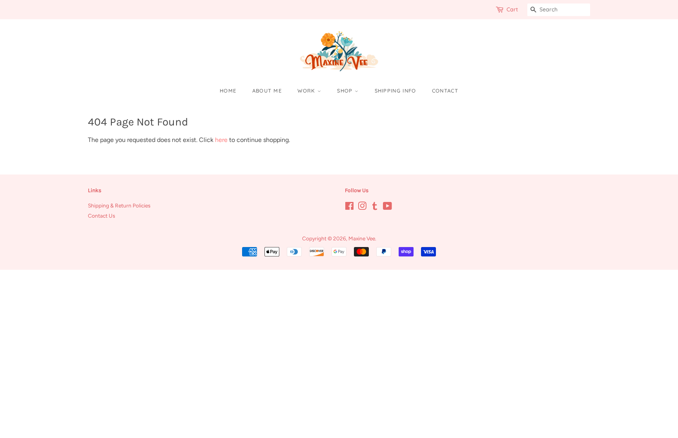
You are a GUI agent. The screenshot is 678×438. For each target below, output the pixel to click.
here (221, 140)
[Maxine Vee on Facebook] (349, 207)
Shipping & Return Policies (119, 205)
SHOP (346, 90)
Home (228, 90)
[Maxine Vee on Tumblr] (374, 207)
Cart (512, 9)
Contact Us (101, 216)
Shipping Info (395, 90)
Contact (445, 90)
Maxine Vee (361, 238)
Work (307, 90)
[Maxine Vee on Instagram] (362, 207)
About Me (267, 90)
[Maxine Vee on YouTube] (387, 207)
